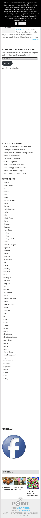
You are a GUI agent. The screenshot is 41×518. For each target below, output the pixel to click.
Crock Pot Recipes (9, 245)
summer (6, 349)
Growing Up (7, 277)
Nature (5, 307)
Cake (5, 215)
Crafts (5, 242)
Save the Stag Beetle (10, 162)
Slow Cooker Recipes (10, 337)
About (5, 513)
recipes (5, 319)
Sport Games (7, 340)
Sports (5, 343)
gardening (6, 269)
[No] (38, 13)
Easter (5, 254)
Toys (5, 358)
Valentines (6, 364)
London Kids (7, 292)
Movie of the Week (9, 298)
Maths (5, 295)
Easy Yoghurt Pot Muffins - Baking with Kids (18, 153)
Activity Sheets (8, 185)
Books (5, 212)
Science (5, 331)
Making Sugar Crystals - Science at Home (17, 147)
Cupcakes (6, 248)
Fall (4, 263)
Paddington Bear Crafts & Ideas (14, 150)
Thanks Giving (8, 352)
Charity (5, 221)
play (4, 316)
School (5, 328)
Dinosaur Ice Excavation (11, 156)
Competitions (7, 230)
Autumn (6, 191)
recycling (6, 322)
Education (6, 257)
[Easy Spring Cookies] (20, 481)
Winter (5, 373)
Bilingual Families (9, 200)
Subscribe (7, 63)
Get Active (6, 271)
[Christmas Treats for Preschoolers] (33, 483)
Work (5, 376)
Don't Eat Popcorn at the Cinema (14, 173)
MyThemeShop (24, 510)
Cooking (6, 236)
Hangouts (6, 283)
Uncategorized (8, 361)
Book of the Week (9, 209)
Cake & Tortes (8, 218)
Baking (5, 197)
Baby (5, 194)
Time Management (9, 355)
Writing (5, 379)
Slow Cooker (7, 334)
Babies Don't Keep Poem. (12, 159)
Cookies (6, 233)
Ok (16, 23)
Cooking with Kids (9, 239)
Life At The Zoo (23, 508)
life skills (6, 289)
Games (5, 266)
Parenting (6, 310)
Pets (4, 313)
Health (5, 286)
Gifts (5, 274)
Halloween (6, 280)
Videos (5, 370)
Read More (35, 39)
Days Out (6, 251)
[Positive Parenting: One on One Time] (8, 27)
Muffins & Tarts (8, 304)
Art (4, 188)
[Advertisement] (18, 105)
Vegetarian (7, 367)
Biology (6, 203)
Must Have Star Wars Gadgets (13, 170)
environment (7, 260)
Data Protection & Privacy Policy (24, 513)
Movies (5, 301)
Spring (5, 346)
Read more (22, 23)
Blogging (6, 206)
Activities (6, 182)
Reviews (6, 325)
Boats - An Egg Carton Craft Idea (14, 167)
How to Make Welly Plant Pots (13, 165)
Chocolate (6, 224)
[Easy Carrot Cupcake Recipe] (8, 481)
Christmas (6, 227)
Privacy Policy (22, 515)
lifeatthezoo (20, 29)
